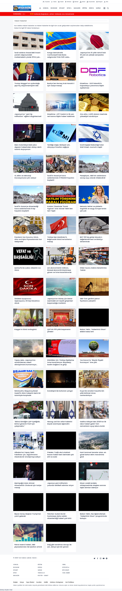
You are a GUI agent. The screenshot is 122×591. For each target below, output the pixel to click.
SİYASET (62, 8)
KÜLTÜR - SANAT (43, 575)
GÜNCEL (45, 8)
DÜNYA (91, 8)
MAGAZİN (77, 8)
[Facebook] (97, 558)
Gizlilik (46, 582)
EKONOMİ (54, 8)
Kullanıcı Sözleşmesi (56, 582)
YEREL (64, 564)
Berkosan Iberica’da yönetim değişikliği (46, 14)
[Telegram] (107, 558)
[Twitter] (94, 558)
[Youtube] (103, 558)
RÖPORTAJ (65, 567)
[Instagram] (100, 558)
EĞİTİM (84, 8)
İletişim (15, 582)
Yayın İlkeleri (30, 582)
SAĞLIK (98, 8)
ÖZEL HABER (66, 573)
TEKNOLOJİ (41, 573)
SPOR (68, 8)
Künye (22, 582)
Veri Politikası (69, 582)
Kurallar (39, 582)
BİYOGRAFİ (65, 570)
